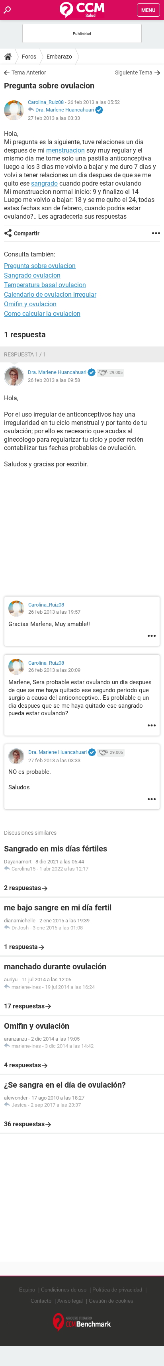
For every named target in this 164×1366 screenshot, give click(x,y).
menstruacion (65, 150)
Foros (29, 56)
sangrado (44, 183)
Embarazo (59, 56)
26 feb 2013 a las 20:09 (54, 670)
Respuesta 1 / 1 (25, 354)
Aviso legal (70, 1301)
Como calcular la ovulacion (42, 313)
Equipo (27, 1290)
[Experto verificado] (99, 110)
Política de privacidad (117, 1290)
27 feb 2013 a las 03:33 (54, 118)
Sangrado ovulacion (32, 275)
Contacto (41, 1301)
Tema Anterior (29, 72)
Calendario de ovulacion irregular (50, 294)
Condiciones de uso (63, 1290)
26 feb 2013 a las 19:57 (54, 612)
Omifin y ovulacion (30, 304)
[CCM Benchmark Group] (82, 1323)
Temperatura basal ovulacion (45, 285)
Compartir (26, 233)
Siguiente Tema (133, 72)
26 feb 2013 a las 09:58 (54, 380)
